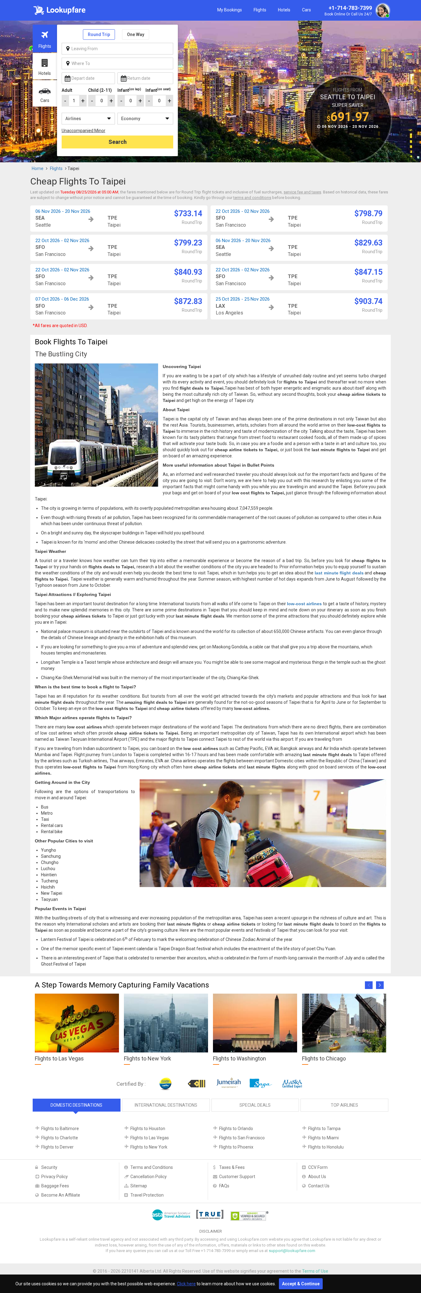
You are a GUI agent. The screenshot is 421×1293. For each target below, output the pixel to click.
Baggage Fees (55, 1186)
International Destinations (166, 1105)
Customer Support (237, 1176)
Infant (129, 90)
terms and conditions (252, 197)
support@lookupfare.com (292, 1250)
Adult (67, 90)
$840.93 (188, 272)
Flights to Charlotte (59, 1138)
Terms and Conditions (151, 1167)
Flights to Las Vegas (149, 1138)
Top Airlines (344, 1105)
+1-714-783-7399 (348, 10)
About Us (317, 1176)
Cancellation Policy (148, 1176)
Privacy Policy (54, 1176)
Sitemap (138, 1186)
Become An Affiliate (60, 1195)
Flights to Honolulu (326, 1147)
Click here (186, 1283)
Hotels (284, 9)
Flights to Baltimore (60, 1128)
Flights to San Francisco (242, 1138)
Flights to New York (148, 1147)
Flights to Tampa (324, 1128)
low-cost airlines (304, 603)
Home (37, 168)
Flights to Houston (147, 1128)
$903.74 (368, 301)
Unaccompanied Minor (83, 130)
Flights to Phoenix (236, 1147)
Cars (306, 9)
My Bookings (229, 9)
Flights (260, 9)
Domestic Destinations (76, 1105)
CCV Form (318, 1167)
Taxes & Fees (232, 1167)
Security (49, 1167)
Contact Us (318, 1186)
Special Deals (255, 1105)
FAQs (224, 1186)
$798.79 (368, 213)
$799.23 (188, 242)
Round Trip (99, 34)
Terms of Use (315, 1271)
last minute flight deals (339, 572)
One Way (135, 34)
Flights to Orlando (236, 1128)
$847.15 (368, 272)
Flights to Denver (57, 1147)
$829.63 (368, 242)
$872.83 (188, 301)
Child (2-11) (100, 90)
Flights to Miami (323, 1138)
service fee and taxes (302, 192)
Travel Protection (147, 1195)
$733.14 (188, 213)
